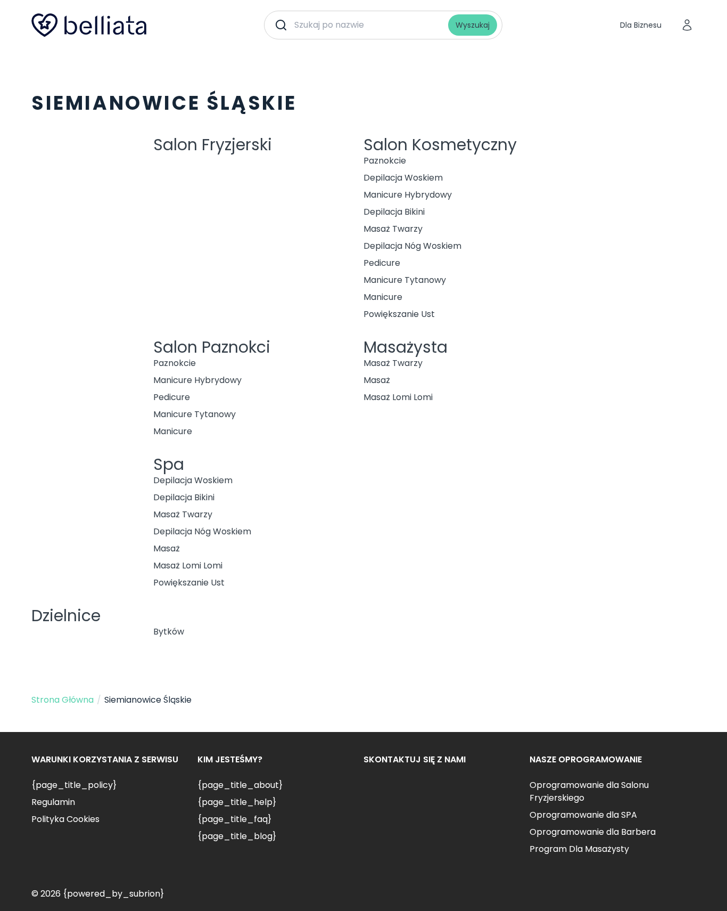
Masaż (376, 380)
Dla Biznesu (641, 25)
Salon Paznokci (211, 347)
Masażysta (405, 347)
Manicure (382, 297)
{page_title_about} (240, 785)
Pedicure (381, 263)
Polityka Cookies (65, 819)
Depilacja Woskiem (403, 178)
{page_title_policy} (74, 785)
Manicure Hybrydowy (407, 195)
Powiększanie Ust (399, 314)
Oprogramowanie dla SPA (583, 815)
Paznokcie (384, 160)
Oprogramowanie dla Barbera (593, 832)
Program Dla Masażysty (579, 849)
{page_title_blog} (236, 836)
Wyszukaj (473, 25)
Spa (168, 464)
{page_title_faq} (234, 819)
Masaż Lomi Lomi (398, 397)
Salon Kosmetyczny (440, 144)
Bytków (168, 631)
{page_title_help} (236, 802)
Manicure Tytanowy (404, 280)
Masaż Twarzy (393, 229)
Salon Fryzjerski (212, 144)
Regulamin (53, 802)
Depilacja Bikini (394, 212)
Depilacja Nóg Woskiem (412, 246)
